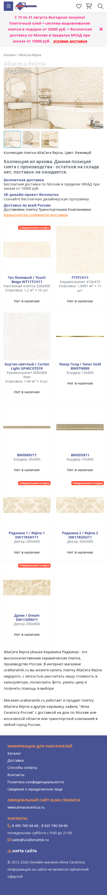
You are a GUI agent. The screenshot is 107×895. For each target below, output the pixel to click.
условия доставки (70, 41)
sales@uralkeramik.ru (30, 839)
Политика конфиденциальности (35, 782)
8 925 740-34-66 (54, 825)
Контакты (15, 774)
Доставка (15, 760)
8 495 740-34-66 (25, 825)
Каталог (14, 753)
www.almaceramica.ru (26, 807)
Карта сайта (24, 851)
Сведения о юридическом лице (34, 789)
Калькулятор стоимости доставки (36, 215)
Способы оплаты (22, 767)
